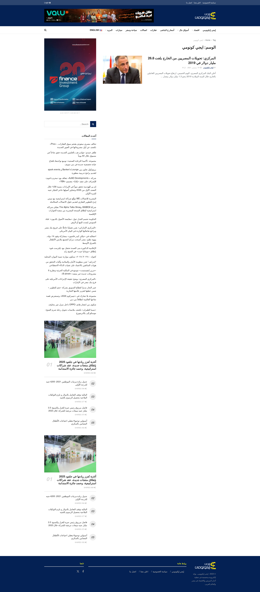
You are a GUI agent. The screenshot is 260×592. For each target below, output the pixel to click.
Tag (214, 40)
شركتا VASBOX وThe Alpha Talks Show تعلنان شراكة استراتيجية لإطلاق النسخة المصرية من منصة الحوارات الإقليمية (71, 210)
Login (46, 2)
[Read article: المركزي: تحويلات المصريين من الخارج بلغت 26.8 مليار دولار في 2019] (122, 70)
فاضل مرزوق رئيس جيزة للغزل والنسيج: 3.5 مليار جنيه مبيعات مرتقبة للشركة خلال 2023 (67, 409)
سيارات (119, 29)
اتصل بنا (189, 2)
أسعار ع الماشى (167, 29)
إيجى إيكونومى (208, 67)
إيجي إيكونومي (209, 29)
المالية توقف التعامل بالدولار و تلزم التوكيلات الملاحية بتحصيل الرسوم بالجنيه (67, 396)
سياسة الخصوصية (209, 2)
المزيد (109, 29)
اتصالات (143, 29)
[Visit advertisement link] (99, 15)
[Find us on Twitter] (78, 571)
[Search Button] (45, 30)
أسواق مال (184, 29)
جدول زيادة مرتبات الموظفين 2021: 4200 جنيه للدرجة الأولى (66, 383)
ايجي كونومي (198, 40)
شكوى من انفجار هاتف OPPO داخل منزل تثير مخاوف (72, 304)
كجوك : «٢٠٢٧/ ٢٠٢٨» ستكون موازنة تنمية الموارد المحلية (70, 256)
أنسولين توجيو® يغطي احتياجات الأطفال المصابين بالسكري (69, 422)
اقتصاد (196, 29)
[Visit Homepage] (205, 15)
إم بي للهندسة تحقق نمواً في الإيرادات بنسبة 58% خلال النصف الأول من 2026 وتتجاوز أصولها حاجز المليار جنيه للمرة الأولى (72, 190)
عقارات (153, 29)
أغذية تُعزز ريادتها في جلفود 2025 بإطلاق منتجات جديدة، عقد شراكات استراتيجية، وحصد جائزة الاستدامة (76, 365)
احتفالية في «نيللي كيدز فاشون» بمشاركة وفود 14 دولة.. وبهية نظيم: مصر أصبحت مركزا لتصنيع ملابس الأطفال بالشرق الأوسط (71, 239)
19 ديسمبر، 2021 (193, 67)
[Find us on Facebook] (83, 571)
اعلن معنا (197, 2)
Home (207, 40)
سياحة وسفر (131, 29)
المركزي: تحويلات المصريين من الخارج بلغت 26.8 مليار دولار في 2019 (182, 60)
